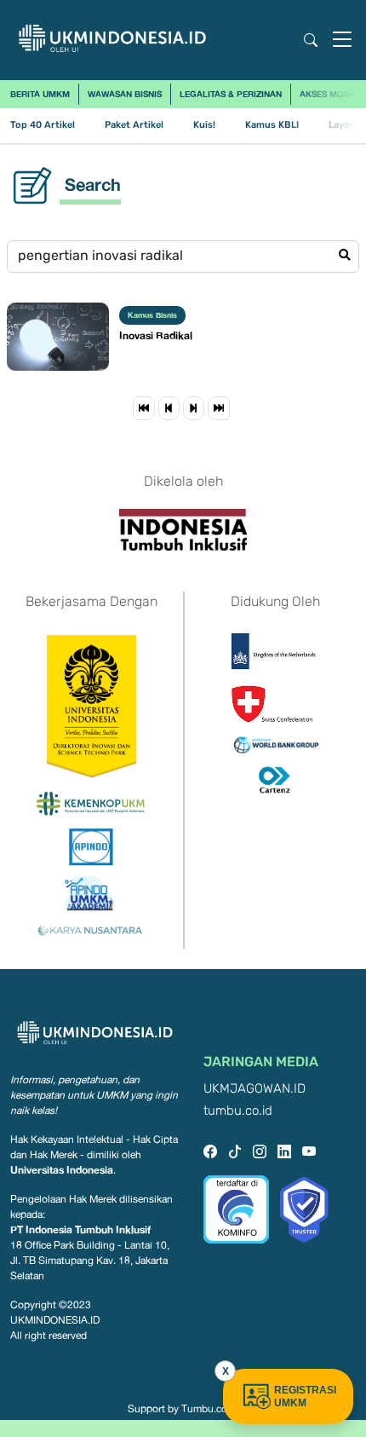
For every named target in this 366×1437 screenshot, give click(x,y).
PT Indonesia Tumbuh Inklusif (80, 1229)
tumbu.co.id (237, 1111)
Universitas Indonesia (61, 1169)
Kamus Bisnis (152, 315)
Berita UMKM (40, 94)
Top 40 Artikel (42, 125)
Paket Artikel (134, 125)
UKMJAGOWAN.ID (254, 1089)
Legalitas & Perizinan (231, 94)
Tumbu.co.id (209, 1409)
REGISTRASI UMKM (305, 1396)
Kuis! (204, 125)
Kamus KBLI (272, 125)
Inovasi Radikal (155, 335)
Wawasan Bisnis (125, 94)
